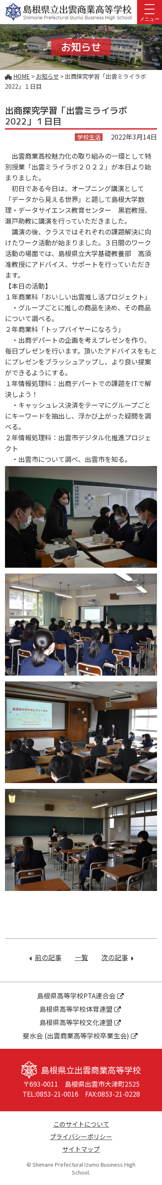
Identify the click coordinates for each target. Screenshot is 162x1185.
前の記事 (48, 957)
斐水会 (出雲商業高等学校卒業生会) (76, 1035)
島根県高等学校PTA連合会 (76, 995)
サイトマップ (81, 1149)
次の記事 (117, 957)
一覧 (81, 957)
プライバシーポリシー (81, 1136)
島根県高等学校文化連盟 (76, 1022)
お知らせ (47, 76)
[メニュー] (149, 8)
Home (21, 76)
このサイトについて (81, 1124)
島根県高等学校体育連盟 (76, 1009)
